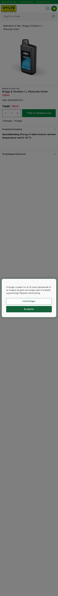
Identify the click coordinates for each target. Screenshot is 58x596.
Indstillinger (28, 301)
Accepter (29, 309)
